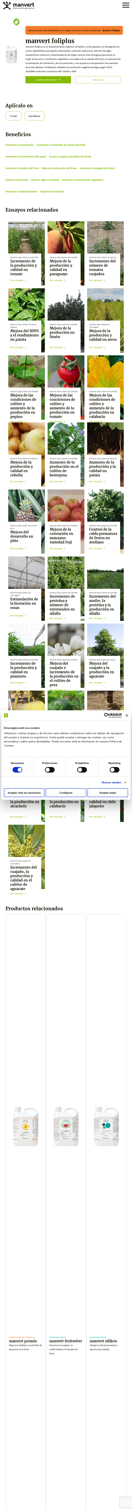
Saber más (98, 79)
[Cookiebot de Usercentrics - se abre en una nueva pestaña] (107, 715)
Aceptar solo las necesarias (24, 792)
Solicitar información (46, 79)
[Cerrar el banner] (127, 715)
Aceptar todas (107, 792)
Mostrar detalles (112, 782)
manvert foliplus (111, 30)
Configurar (66, 792)
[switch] (50, 769)
